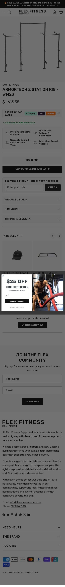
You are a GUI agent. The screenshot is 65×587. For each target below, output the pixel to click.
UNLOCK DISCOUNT (17, 301)
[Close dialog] (3, 275)
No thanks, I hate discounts (17, 307)
